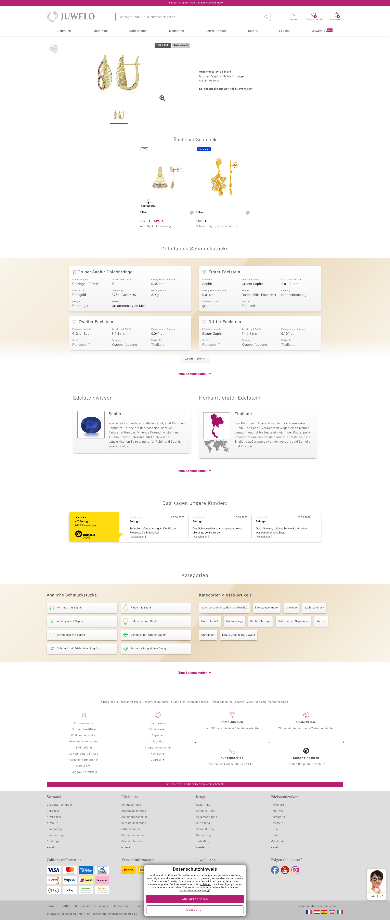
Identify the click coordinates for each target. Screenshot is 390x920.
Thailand (248, 305)
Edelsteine (100, 31)
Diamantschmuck (132, 835)
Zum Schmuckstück (192, 374)
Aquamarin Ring (206, 817)
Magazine (157, 742)
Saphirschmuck (314, 608)
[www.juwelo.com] (332, 912)
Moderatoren (157, 729)
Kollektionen (138, 31)
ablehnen (205, 884)
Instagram (295, 870)
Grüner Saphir (252, 283)
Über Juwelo (158, 723)
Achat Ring (203, 805)
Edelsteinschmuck (266, 608)
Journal (156, 760)
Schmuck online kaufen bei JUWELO (224, 608)
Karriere (52, 906)
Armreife (52, 823)
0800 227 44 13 (245, 764)
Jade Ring (202, 841)
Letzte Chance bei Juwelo (238, 635)
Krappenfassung (294, 294)
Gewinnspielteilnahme (83, 742)
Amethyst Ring (205, 811)
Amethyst (277, 811)
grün (205, 305)
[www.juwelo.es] (324, 912)
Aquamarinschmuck (134, 817)
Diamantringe (56, 835)
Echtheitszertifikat (84, 729)
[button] (293, 17)
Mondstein (278, 841)
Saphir (207, 283)
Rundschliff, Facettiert (259, 294)
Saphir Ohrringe (260, 621)
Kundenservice (83, 723)
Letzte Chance (216, 31)
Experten (158, 736)
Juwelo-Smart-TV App (83, 754)
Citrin (274, 829)
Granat (275, 835)
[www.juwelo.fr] (309, 912)
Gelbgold (79, 294)
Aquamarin (278, 817)
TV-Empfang (84, 748)
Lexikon (285, 31)
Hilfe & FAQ (83, 766)
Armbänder (54, 817)
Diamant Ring (205, 829)
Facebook (275, 870)
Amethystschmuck (133, 811)
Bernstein (277, 823)
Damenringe (55, 829)
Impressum (121, 906)
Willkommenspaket (83, 736)
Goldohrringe (234, 621)
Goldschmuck (210, 621)
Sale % (253, 31)
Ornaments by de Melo (129, 305)
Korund (321, 621)
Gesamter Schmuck (60, 805)
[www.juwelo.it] (340, 912)
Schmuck (64, 31)
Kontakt (140, 906)
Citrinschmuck (131, 829)
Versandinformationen (84, 760)
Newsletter (158, 754)
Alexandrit (277, 805)
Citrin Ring (203, 823)
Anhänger (53, 811)
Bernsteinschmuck (133, 823)
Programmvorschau (158, 748)
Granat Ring (204, 835)
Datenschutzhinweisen (193, 891)
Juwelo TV (322, 31)
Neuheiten (176, 31)
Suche (267, 17)
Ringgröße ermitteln (83, 772)
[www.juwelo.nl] (317, 912)
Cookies (103, 906)
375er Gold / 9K (124, 294)
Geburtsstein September (293, 621)
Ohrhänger (80, 305)
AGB (66, 906)
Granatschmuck (131, 841)
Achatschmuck (131, 805)
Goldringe (53, 841)
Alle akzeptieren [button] (195, 899)
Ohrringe (291, 608)
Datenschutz (83, 906)
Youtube (285, 870)
